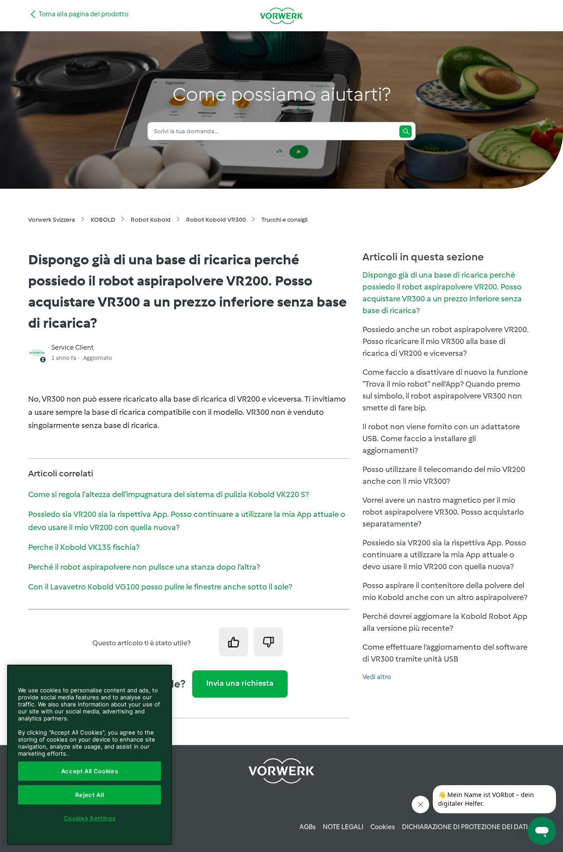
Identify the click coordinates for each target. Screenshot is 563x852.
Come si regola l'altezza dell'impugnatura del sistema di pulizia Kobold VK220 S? (168, 494)
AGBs (308, 827)
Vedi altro (376, 677)
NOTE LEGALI (343, 827)
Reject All (89, 794)
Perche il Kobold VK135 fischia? (83, 547)
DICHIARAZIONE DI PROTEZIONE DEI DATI (465, 827)
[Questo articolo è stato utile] (233, 641)
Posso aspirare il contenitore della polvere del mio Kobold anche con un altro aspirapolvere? (444, 591)
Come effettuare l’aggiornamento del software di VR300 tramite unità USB (444, 653)
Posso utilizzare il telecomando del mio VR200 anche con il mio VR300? (443, 475)
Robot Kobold (151, 219)
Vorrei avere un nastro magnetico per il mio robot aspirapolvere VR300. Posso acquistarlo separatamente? (443, 512)
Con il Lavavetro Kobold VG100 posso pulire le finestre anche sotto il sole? (160, 587)
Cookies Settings (90, 818)
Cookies (382, 827)
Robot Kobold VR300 (216, 219)
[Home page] (281, 15)
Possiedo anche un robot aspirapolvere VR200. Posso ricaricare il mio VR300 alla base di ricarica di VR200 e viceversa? (445, 341)
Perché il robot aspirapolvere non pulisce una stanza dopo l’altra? (144, 567)
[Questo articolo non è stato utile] (268, 641)
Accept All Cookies (89, 771)
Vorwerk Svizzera (51, 219)
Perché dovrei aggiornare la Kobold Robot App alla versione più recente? (444, 622)
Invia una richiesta (240, 683)
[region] (89, 755)
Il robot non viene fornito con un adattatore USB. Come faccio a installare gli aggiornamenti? (441, 438)
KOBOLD (103, 219)
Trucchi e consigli (284, 219)
